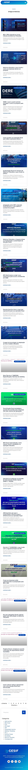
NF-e (6, 732)
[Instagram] (15, 761)
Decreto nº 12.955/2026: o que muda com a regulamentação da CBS (14, 548)
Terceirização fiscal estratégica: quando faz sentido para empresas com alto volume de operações (13, 410)
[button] (25, 2)
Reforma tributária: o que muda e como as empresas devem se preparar (13, 69)
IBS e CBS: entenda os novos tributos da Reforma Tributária (12, 35)
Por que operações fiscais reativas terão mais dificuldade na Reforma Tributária (13, 616)
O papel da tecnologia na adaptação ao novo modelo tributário (14, 343)
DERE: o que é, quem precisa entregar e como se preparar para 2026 (13, 103)
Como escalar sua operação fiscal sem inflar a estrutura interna (13, 138)
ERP (6, 727)
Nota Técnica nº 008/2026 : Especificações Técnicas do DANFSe (14, 376)
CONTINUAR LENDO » (7, 43)
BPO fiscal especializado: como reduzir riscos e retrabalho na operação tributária (12, 444)
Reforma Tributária (9, 737)
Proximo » (14, 705)
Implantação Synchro (10, 729)
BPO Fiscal (7, 723)
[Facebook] (8, 761)
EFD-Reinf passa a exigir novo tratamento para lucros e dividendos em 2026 (14, 277)
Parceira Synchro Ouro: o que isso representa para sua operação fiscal (13, 310)
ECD (6, 724)
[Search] (24, 712)
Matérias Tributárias (10, 731)
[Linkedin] (19, 761)
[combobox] (12, 712)
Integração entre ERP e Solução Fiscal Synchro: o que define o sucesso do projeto (12, 206)
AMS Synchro (8, 721)
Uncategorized (8, 739)
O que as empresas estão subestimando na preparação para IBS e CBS (13, 582)
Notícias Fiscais (9, 734)
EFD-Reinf (7, 726)
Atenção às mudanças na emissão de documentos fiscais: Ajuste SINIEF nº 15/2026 (13, 480)
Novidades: (8, 736)
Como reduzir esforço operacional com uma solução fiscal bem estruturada (13, 686)
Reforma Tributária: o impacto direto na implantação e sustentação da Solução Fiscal (14, 241)
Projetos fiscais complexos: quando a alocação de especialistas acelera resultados (13, 650)
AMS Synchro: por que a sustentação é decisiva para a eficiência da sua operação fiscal (12, 514)
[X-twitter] (12, 761)
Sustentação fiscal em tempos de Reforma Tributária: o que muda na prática (13, 172)
